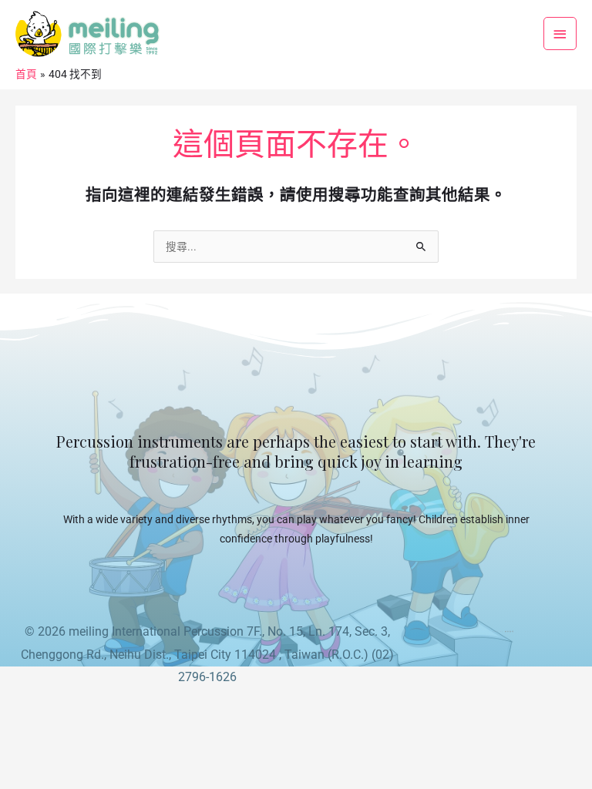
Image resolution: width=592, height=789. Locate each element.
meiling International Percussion (156, 631)
